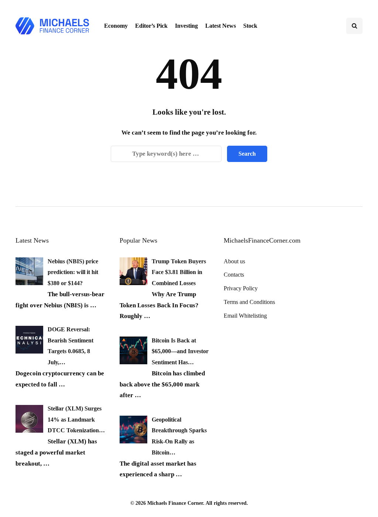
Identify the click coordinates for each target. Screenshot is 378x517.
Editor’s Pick (151, 26)
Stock (250, 26)
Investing (186, 26)
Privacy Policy (241, 288)
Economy (116, 26)
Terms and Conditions (249, 302)
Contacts (234, 274)
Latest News (220, 26)
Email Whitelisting (245, 315)
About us (234, 261)
